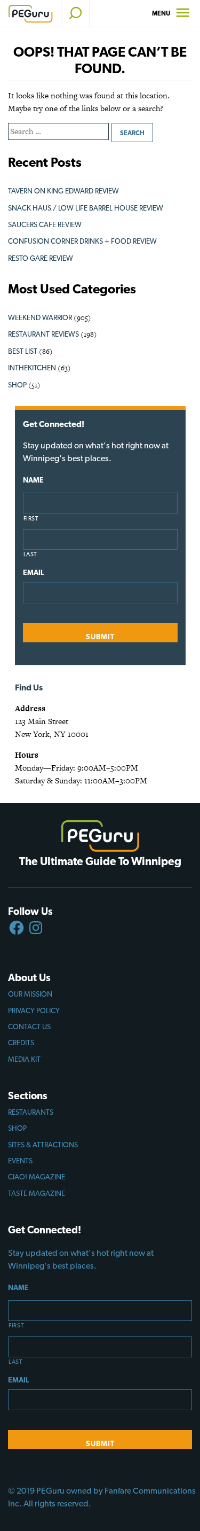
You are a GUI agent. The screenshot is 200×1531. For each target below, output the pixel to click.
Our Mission (30, 994)
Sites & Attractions (43, 1144)
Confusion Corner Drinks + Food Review (82, 241)
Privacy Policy (34, 1010)
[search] (75, 13)
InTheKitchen (32, 367)
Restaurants (30, 1112)
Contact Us (29, 1026)
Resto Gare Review (40, 258)
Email (33, 572)
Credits (21, 1042)
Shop (17, 384)
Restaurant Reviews (43, 334)
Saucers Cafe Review (45, 224)
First (31, 518)
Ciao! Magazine (36, 1176)
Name (33, 480)
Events (20, 1160)
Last (30, 554)
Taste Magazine (36, 1193)
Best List (22, 351)
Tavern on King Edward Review (63, 190)
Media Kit (24, 1059)
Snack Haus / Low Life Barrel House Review (85, 208)
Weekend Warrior (40, 317)
